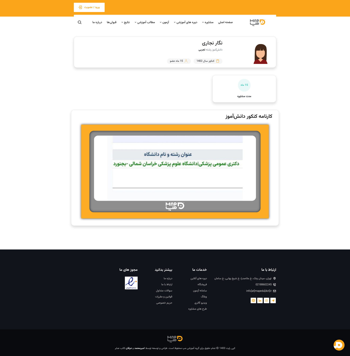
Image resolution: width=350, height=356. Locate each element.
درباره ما (97, 22)
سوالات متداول (164, 291)
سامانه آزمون (200, 291)
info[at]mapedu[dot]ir (259, 291)
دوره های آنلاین (198, 279)
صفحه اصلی (225, 22)
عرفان (129, 348)
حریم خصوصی (164, 303)
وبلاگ (204, 297)
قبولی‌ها (111, 22)
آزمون (165, 22)
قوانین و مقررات (163, 297)
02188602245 (264, 285)
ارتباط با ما (166, 285)
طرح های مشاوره (197, 309)
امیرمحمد (139, 348)
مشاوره (208, 22)
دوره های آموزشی (186, 22)
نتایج (126, 22)
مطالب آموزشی (146, 22)
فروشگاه (202, 285)
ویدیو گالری (201, 303)
